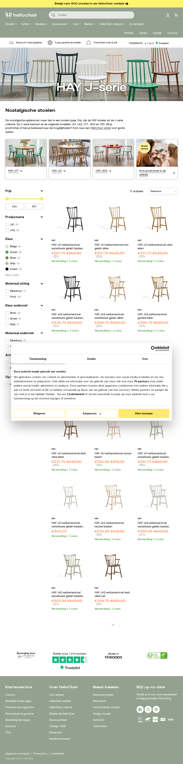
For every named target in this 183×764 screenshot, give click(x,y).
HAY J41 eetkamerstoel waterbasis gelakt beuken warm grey (67, 525)
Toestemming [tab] (37, 358)
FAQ (8, 732)
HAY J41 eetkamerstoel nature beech (113, 455)
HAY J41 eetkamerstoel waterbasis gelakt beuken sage (153, 455)
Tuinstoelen (100, 726)
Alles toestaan (144, 413)
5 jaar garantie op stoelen (68, 42)
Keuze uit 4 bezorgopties (29, 42)
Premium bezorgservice (19, 707)
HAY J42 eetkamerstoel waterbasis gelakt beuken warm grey (153, 525)
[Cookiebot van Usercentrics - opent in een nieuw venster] (153, 348)
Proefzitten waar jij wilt (105, 42)
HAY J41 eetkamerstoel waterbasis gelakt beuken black (67, 246)
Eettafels (98, 720)
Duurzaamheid (58, 720)
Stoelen (10, 24)
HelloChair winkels (60, 701)
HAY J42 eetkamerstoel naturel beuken (109, 525)
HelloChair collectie (111, 24)
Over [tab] (145, 358)
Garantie (10, 726)
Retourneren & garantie (19, 713)
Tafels (25, 24)
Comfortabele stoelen (106, 707)
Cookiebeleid (75, 394)
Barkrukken (99, 701)
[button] (24, 191)
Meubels (40, 24)
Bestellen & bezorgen (18, 701)
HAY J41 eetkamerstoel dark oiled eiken (68, 455)
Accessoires (59, 24)
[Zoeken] (54, 15)
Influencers (55, 732)
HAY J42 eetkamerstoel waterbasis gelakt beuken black (67, 316)
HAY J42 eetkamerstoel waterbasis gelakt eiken (109, 316)
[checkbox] (24, 224)
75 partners (141, 381)
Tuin (75, 24)
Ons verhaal (56, 694)
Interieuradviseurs (59, 738)
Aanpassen (90, 413)
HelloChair (28, 758)
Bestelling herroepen (17, 720)
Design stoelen (102, 713)
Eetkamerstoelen (103, 694)
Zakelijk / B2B (57, 726)
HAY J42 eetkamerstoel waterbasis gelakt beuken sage (67, 594)
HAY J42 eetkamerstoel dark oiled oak (112, 594)
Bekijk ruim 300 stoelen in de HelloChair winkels (89, 3)
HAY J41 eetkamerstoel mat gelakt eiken (111, 246)
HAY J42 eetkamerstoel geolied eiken (152, 316)
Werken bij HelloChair (62, 713)
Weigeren (39, 413)
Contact (10, 694)
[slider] (7, 199)
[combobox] (91, 15)
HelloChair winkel (100, 128)
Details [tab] (91, 358)
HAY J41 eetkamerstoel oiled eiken (155, 246)
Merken (88, 24)
